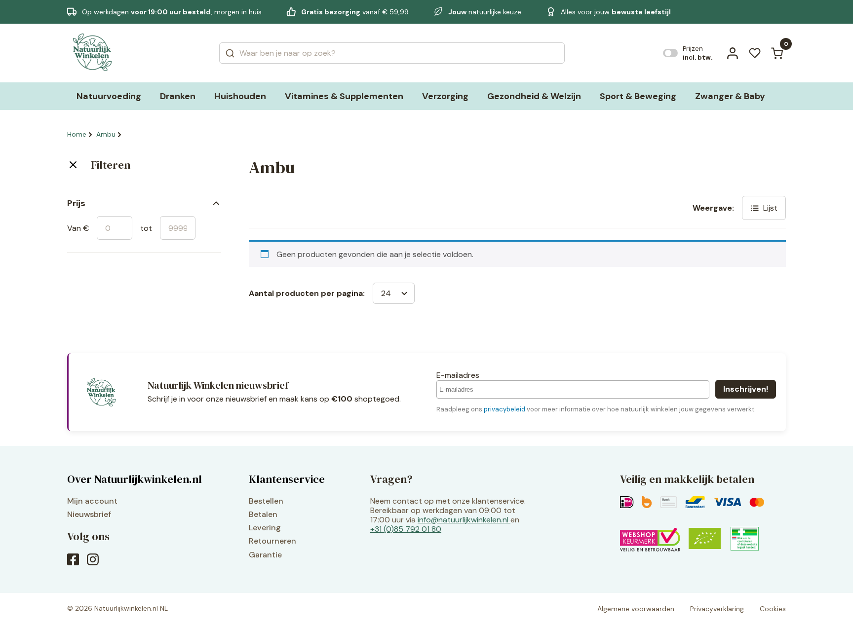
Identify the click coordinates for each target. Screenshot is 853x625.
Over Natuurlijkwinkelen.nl (134, 479)
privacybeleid (504, 409)
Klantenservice (287, 479)
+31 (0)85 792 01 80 (405, 529)
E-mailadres (457, 375)
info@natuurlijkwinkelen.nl (463, 520)
